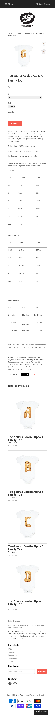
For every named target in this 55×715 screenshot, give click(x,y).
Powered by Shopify (37, 695)
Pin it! (33, 374)
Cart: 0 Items (44, 4)
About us (11, 652)
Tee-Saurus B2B (14, 658)
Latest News (14, 621)
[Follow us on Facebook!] (10, 684)
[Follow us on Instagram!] (15, 684)
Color (10, 103)
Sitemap (11, 661)
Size (9, 94)
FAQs (10, 649)
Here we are (12, 655)
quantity (11, 112)
